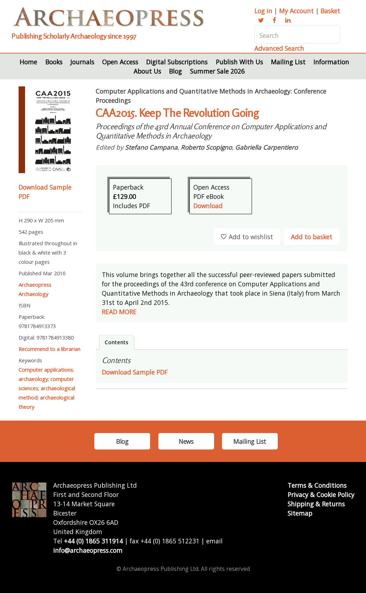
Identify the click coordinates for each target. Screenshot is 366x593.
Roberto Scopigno (206, 147)
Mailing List (288, 61)
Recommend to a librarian (49, 348)
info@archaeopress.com (88, 550)
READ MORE (119, 311)
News (186, 441)
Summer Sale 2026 (217, 71)
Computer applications (46, 369)
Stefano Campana (151, 147)
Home (28, 61)
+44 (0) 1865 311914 (93, 541)
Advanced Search (279, 48)
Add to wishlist (251, 236)
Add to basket (311, 236)
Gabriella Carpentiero (266, 147)
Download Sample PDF (135, 372)
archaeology (33, 378)
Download (208, 205)
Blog (175, 71)
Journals (82, 61)
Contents (117, 342)
